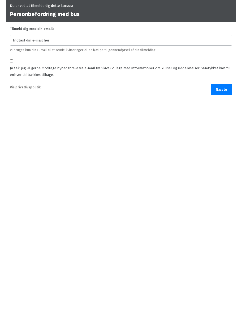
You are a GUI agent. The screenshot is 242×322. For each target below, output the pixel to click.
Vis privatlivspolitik (25, 87)
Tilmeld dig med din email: (32, 29)
